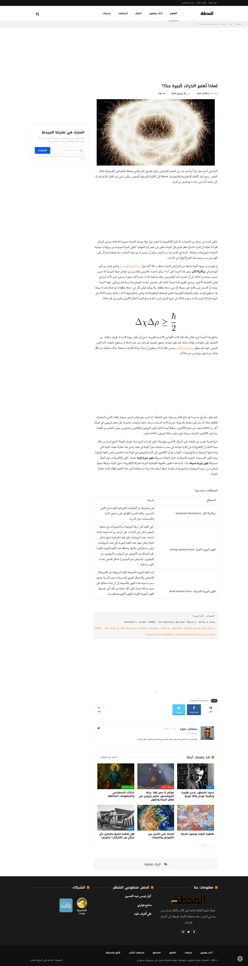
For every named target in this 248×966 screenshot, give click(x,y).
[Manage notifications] (240, 958)
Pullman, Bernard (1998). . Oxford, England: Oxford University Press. (142, 628)
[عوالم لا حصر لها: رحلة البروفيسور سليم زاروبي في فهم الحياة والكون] (155, 776)
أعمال (138, 13)
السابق (210, 846)
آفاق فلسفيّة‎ (127, 787)
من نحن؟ (213, 3)
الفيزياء (210, 787)
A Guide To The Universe (199, 700)
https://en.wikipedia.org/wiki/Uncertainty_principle (180, 634)
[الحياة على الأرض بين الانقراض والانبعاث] (155, 818)
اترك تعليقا (153, 864)
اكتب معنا (201, 3)
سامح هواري (144, 905)
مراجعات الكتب (167, 787)
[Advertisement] (156, 54)
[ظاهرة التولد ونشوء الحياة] (195, 818)
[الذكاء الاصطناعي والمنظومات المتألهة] (115, 776)
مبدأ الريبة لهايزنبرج (130, 266)
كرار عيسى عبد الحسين (138, 896)
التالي (203, 846)
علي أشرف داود (142, 914)
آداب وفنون (155, 13)
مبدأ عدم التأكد (185, 348)
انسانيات (123, 13)
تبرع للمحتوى (188, 3)
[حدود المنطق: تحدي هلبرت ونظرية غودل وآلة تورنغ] (195, 776)
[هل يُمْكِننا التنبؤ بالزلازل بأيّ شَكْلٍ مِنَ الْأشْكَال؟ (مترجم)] (115, 818)
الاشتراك (42, 150)
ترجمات (107, 13)
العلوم (173, 13)
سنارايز (140, 960)
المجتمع (157, 953)
